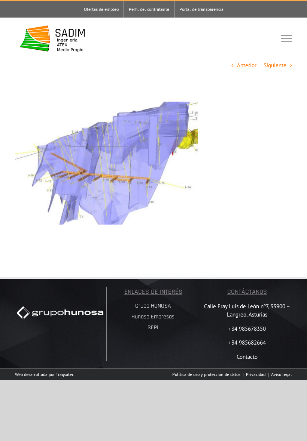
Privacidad (255, 374)
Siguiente (275, 65)
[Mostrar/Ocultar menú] (286, 38)
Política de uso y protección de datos (206, 374)
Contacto (247, 356)
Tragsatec (65, 374)
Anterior (246, 65)
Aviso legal (281, 374)
